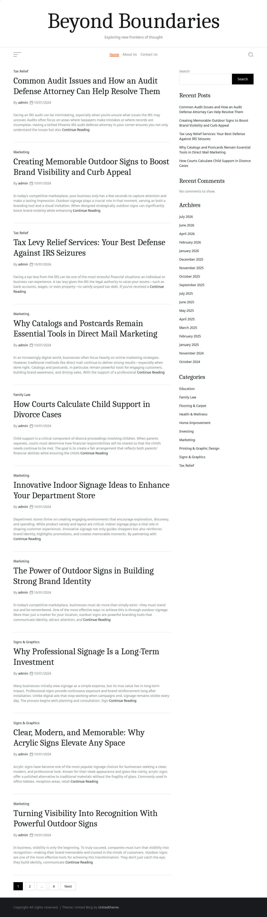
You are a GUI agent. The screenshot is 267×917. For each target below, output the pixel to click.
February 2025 (190, 336)
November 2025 (191, 268)
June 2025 (186, 302)
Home (114, 54)
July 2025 (186, 293)
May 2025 (186, 310)
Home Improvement (195, 423)
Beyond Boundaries (133, 20)
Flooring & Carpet (192, 405)
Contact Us (149, 54)
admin (23, 102)
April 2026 (187, 234)
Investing (186, 431)
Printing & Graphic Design (199, 448)
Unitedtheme (108, 907)
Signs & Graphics (26, 642)
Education (187, 388)
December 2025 (191, 259)
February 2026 (190, 242)
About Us (130, 54)
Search (184, 71)
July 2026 (186, 216)
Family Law (21, 394)
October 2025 (189, 276)
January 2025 (189, 344)
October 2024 (189, 362)
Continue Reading (76, 129)
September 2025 (191, 285)
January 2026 (189, 251)
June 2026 (186, 225)
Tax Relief (20, 71)
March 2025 (188, 327)
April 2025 (187, 319)
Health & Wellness (193, 414)
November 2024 (191, 353)
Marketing (21, 152)
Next (68, 886)
